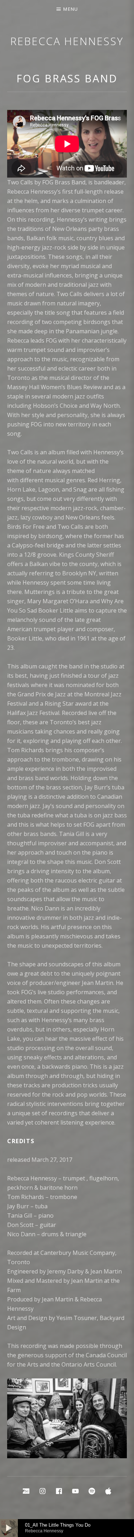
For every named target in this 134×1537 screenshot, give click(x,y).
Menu (70, 9)
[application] (67, 1528)
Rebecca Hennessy (66, 41)
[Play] (9, 1528)
